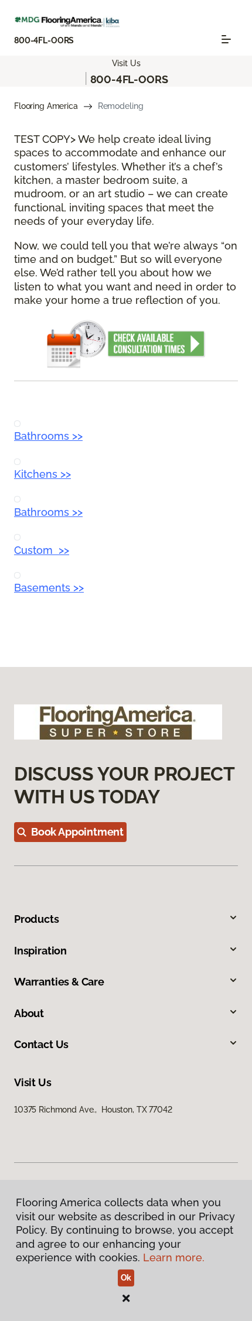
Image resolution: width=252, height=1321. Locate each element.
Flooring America (46, 106)
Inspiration (40, 950)
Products (36, 919)
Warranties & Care (59, 982)
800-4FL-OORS (44, 40)
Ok (126, 1277)
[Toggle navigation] (226, 39)
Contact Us (41, 1044)
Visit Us (126, 63)
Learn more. (174, 1257)
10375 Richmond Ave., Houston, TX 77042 (93, 1109)
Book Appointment (77, 832)
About (29, 1013)
